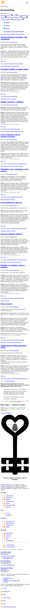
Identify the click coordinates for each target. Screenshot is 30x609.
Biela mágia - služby (8, 578)
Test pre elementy (6, 597)
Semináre (7, 499)
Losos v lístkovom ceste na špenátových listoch (10, 135)
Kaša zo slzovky (6, 304)
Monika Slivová (13, 42)
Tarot (6, 538)
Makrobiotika (13, 197)
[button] (7, 15)
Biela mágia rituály (10, 523)
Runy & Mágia (9, 533)
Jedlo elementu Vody (15, 163)
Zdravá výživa (6, 63)
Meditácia (7, 507)
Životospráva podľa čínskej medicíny (12, 580)
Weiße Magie (4, 569)
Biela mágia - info (9, 521)
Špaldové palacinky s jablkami (12, 102)
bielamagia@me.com (8, 557)
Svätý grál (8, 536)
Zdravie (7, 503)
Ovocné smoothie (19, 63)
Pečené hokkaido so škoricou (11, 202)
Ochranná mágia (9, 501)
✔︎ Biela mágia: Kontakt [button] (6, 413)
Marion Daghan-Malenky (7, 568)
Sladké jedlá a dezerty (8, 96)
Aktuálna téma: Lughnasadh (9, 606)
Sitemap (4, 588)
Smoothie (12, 63)
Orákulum (8, 534)
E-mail (4, 603)
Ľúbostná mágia (9, 495)
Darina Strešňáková (14, 270)
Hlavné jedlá (23, 163)
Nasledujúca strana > (10, 381)
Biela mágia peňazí (10, 505)
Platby (4, 600)
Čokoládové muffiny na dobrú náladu (14, 69)
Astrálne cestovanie (10, 546)
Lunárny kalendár (9, 544)
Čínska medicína (14, 298)
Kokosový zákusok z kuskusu (11, 234)
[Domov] (3, 3)
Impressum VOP (6, 591)
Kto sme (7, 513)
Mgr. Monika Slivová (6, 552)
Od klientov (8, 515)
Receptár (5, 581)
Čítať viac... (3, 61)
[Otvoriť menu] (27, 2)
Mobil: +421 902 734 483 (9, 556)
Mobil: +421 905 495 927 (9, 565)
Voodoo (7, 526)
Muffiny (15, 96)
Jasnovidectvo (8, 497)
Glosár (4, 594)
